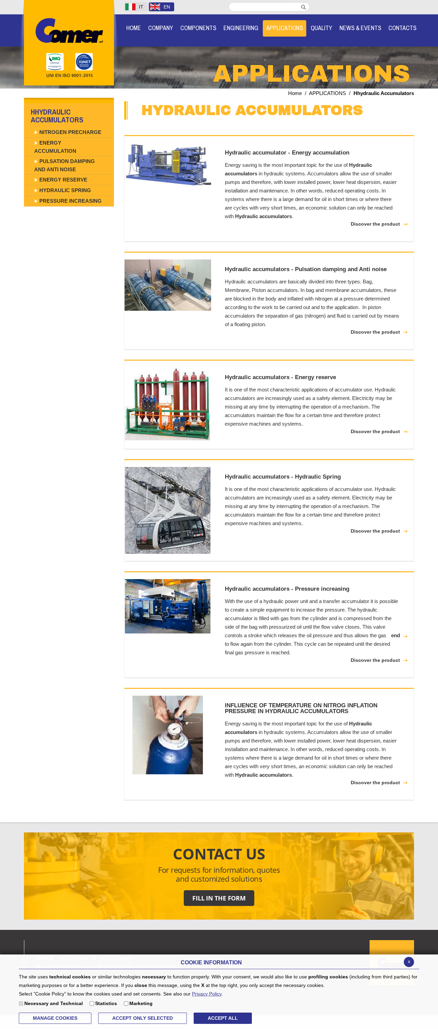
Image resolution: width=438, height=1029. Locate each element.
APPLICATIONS (327, 93)
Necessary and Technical (53, 1003)
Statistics (106, 1003)
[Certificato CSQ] (55, 62)
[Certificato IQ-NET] (86, 62)
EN (167, 7)
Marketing (141, 1003)
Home (295, 93)
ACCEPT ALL (223, 1018)
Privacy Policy (206, 994)
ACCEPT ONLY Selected (142, 1018)
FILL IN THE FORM (219, 898)
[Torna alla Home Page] (69, 30)
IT (141, 7)
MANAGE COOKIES (55, 1018)
